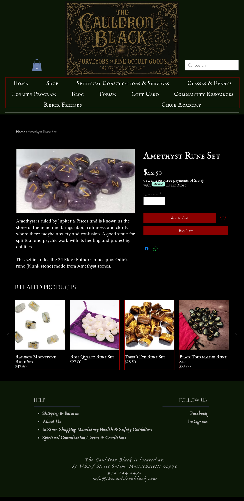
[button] (37, 65)
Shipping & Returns (61, 413)
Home (20, 131)
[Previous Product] (8, 335)
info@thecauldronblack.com (124, 478)
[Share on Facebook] (146, 249)
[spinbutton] (154, 201)
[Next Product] (236, 335)
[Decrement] (147, 201)
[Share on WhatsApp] (155, 249)
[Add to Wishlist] (223, 218)
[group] (122, 335)
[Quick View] (40, 325)
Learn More (176, 184)
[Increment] (162, 201)
